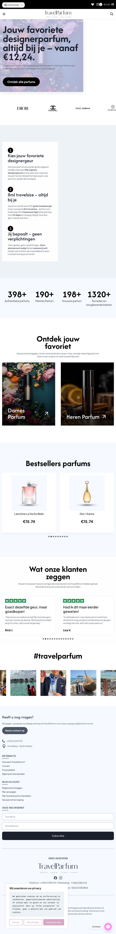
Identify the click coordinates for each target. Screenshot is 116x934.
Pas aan (16, 922)
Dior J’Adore (87, 513)
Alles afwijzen (33, 922)
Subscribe (58, 835)
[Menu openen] (4, 14)
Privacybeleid (8, 770)
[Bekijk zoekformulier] (112, 14)
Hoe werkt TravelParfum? (13, 762)
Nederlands (13, 5)
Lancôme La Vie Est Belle (29, 513)
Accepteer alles (53, 922)
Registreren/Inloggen (12, 788)
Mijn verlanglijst (9, 792)
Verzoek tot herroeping (12, 799)
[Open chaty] (108, 926)
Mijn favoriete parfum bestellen (16, 796)
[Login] (112, 4)
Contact (6, 766)
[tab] (49, 536)
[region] (37, 906)
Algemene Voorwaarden (13, 774)
